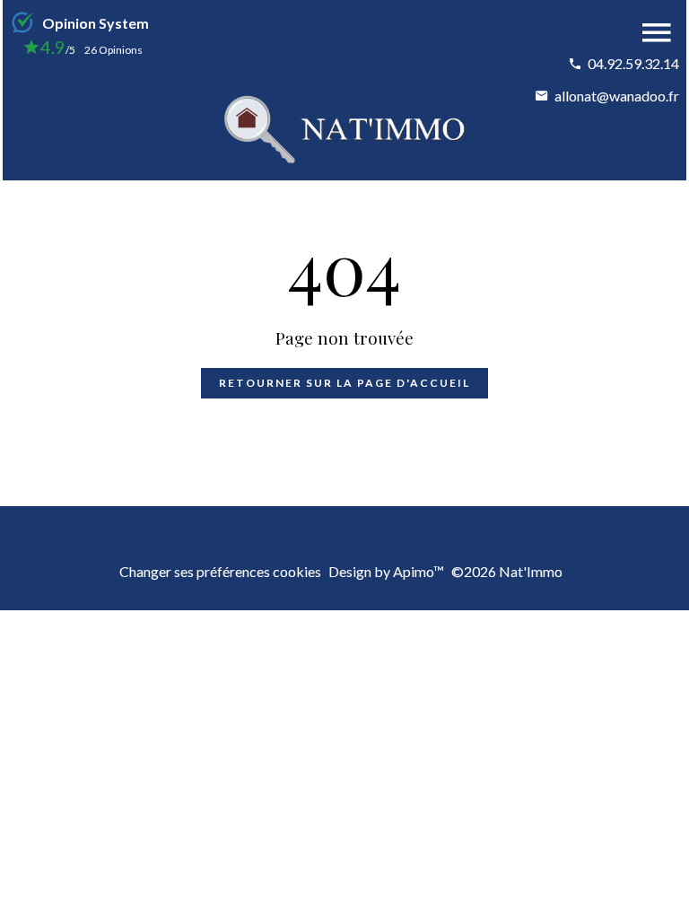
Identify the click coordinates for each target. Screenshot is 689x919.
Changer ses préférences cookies (220, 571)
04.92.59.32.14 (633, 63)
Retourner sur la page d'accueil (344, 382)
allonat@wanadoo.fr (616, 95)
